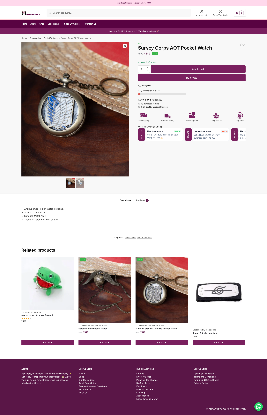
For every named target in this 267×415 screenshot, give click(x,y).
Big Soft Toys (143, 383)
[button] (240, 13)
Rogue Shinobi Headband (205, 333)
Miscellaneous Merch (147, 399)
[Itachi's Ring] (241, 44)
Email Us (83, 392)
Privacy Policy (201, 383)
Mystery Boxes (143, 376)
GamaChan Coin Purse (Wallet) (37, 315)
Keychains (141, 386)
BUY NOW (191, 77)
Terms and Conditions (205, 376)
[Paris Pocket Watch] (244, 44)
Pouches (38, 312)
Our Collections (86, 380)
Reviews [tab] (142, 200)
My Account (201, 15)
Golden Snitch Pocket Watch (92, 328)
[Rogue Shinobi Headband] (219, 292)
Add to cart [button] (47, 342)
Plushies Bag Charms (147, 380)
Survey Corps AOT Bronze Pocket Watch (156, 328)
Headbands (210, 330)
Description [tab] (126, 200)
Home (24, 38)
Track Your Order (220, 15)
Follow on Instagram (204, 373)
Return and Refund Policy (206, 380)
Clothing (140, 392)
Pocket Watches (51, 38)
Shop (81, 376)
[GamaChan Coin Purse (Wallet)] (47, 283)
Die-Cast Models (144, 389)
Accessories (35, 38)
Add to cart (198, 69)
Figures (140, 373)
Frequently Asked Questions (93, 386)
